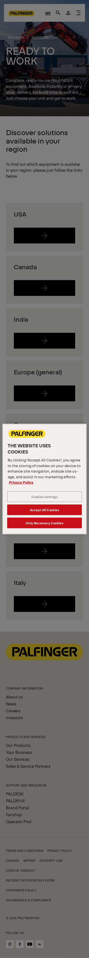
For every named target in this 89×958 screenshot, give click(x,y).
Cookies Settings (44, 497)
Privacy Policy (21, 482)
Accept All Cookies (44, 510)
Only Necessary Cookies (44, 523)
